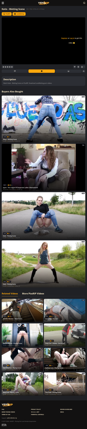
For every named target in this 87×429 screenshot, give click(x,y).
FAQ (3, 409)
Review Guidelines (66, 409)
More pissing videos (8, 412)
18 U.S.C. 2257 (35, 412)
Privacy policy (36, 409)
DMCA (62, 412)
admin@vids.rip (12, 418)
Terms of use (6, 414)
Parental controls (37, 414)
